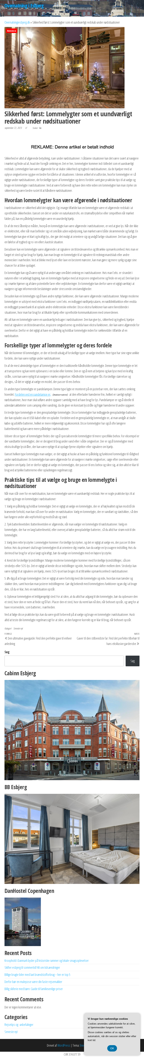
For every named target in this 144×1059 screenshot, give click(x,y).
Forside (56, 8)
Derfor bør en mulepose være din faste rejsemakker (33, 981)
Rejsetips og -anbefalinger (82, 8)
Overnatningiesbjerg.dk (17, 22)
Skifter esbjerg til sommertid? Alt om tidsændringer (32, 967)
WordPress (63, 1045)
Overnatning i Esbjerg (24, 5)
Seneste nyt (112, 8)
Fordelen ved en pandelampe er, (33, 394)
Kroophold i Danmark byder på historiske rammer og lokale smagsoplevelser (46, 960)
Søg (7, 652)
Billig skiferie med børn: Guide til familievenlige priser (33, 989)
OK (112, 1048)
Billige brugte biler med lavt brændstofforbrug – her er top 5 (37, 974)
